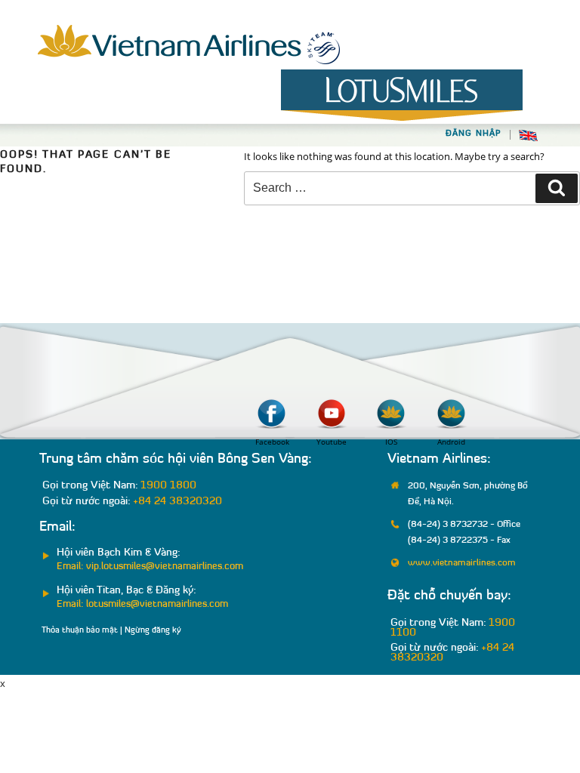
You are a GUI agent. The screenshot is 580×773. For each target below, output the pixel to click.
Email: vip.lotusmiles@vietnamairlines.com (150, 566)
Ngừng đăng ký (153, 631)
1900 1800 (168, 485)
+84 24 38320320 (177, 501)
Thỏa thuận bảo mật (80, 631)
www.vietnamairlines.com (462, 563)
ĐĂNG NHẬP (473, 134)
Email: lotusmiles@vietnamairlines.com (142, 604)
